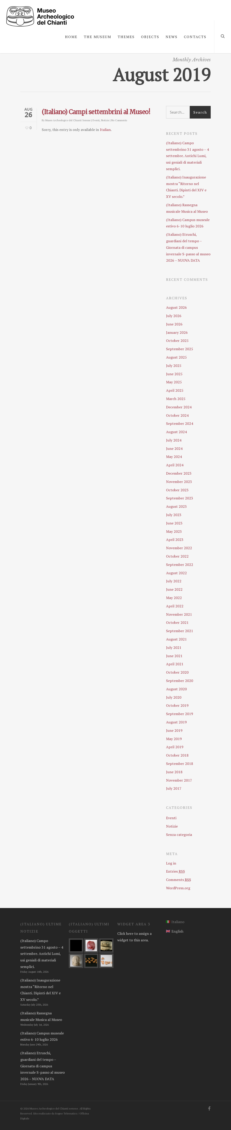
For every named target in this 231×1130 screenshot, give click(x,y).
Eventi (96, 120)
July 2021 (173, 647)
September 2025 (179, 348)
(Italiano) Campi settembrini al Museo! (96, 112)
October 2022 (177, 556)
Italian (105, 129)
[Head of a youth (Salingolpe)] (76, 961)
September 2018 (179, 763)
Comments (178, 879)
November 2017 (179, 780)
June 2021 (174, 655)
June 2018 (174, 771)
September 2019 (179, 713)
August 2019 (176, 722)
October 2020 (177, 672)
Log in (171, 863)
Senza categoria (179, 834)
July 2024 (173, 440)
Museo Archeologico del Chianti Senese (67, 120)
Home (71, 36)
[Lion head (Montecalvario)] (106, 945)
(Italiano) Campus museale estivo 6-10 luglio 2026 (188, 223)
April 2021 (174, 663)
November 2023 (179, 481)
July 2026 (173, 315)
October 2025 (177, 340)
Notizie (105, 120)
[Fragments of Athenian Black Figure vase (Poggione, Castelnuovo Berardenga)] (106, 961)
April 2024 (174, 464)
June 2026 (174, 324)
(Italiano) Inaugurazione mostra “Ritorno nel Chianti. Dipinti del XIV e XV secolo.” (186, 187)
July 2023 (173, 514)
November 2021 (179, 614)
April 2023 (174, 539)
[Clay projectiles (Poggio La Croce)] (91, 961)
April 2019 (174, 746)
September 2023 (179, 498)
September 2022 (179, 564)
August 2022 (176, 572)
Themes (126, 36)
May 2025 (174, 382)
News (172, 36)
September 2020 (179, 680)
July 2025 (173, 365)
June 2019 (174, 730)
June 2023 (174, 523)
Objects (150, 36)
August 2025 (176, 357)
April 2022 (174, 606)
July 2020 (173, 697)
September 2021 (179, 630)
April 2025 (174, 390)
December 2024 (179, 407)
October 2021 (177, 622)
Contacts (195, 36)
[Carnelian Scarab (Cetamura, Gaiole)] (91, 945)
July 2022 (173, 581)
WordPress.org (178, 887)
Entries (175, 871)
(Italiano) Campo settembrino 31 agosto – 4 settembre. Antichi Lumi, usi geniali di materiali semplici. (187, 155)
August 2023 (176, 506)
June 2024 (174, 448)
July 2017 (173, 788)
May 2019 (174, 738)
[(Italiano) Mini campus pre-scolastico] (76, 945)
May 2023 (174, 531)
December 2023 (179, 473)
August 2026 (176, 307)
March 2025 (175, 398)
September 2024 (179, 423)
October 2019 (177, 705)
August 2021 (176, 639)
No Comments (119, 120)
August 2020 (176, 688)
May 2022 (174, 597)
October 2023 (177, 489)
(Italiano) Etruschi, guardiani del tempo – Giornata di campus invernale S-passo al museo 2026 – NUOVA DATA (188, 247)
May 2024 (174, 456)
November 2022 (179, 547)
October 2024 (177, 415)
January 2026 (177, 332)
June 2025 (174, 373)
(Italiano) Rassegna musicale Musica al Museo (187, 208)
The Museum (97, 36)
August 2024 (176, 431)
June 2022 (174, 589)
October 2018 (177, 755)
